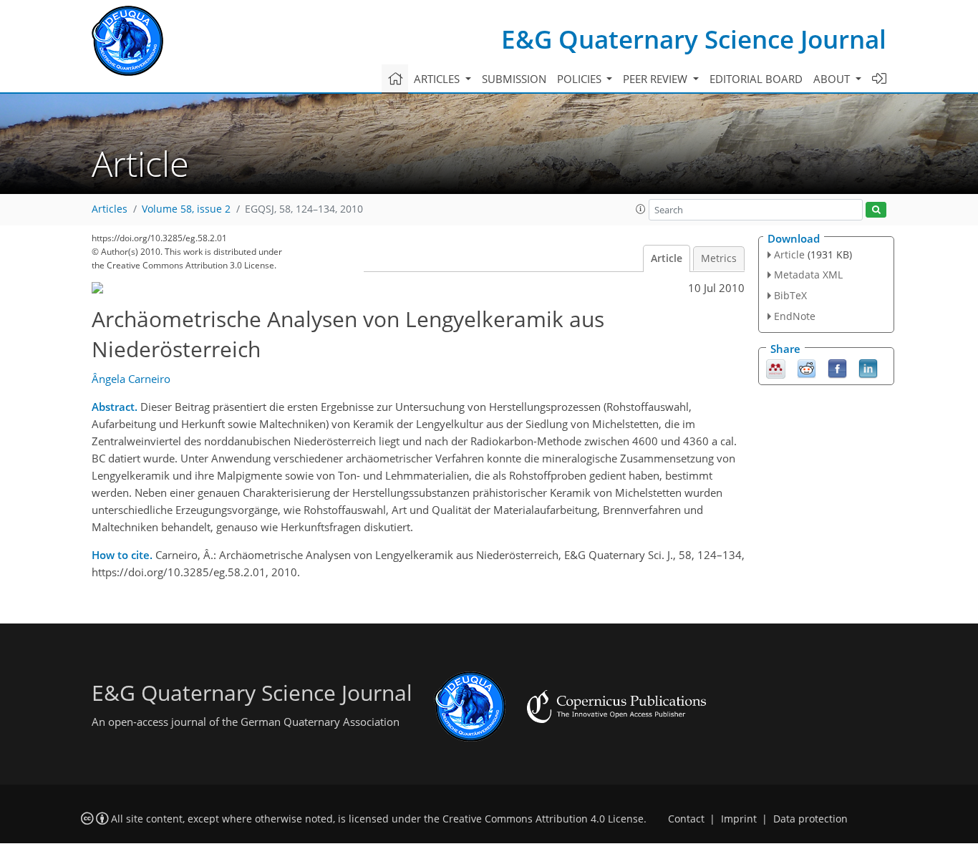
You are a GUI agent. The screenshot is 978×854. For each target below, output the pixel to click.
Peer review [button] (656, 79)
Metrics (719, 258)
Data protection (810, 818)
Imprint (739, 818)
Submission (514, 79)
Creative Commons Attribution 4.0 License (543, 818)
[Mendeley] (775, 367)
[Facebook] (837, 367)
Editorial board (756, 79)
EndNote (794, 316)
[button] (641, 209)
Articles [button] (438, 79)
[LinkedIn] (868, 367)
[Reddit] (806, 367)
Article (666, 258)
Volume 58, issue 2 (186, 209)
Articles (109, 209)
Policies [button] (580, 79)
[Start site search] (876, 210)
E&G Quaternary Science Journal (693, 39)
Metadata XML (808, 274)
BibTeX (790, 295)
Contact (686, 818)
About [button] (833, 79)
